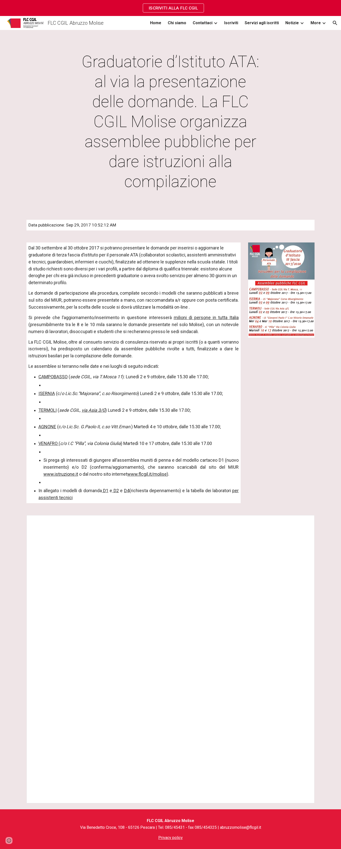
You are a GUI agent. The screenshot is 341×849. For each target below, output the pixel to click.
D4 (126, 490)
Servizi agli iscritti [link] (262, 22)
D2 (115, 490)
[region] (170, 8)
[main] (170, 122)
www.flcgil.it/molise (147, 474)
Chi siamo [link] (177, 22)
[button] (335, 23)
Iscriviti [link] (231, 22)
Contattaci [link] (202, 22)
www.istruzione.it (60, 474)
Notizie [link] (292, 22)
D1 (105, 490)
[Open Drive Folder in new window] (305, 521)
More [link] (316, 22)
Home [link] (155, 22)
